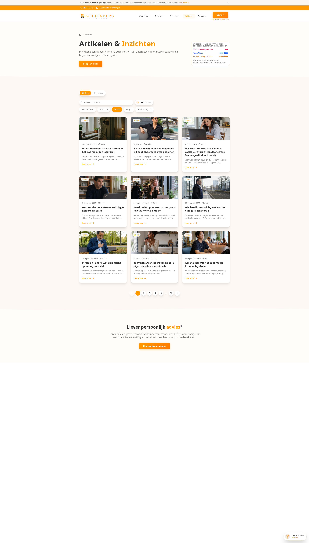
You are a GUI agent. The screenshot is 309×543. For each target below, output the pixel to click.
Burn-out (104, 109)
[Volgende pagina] (177, 293)
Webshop (202, 16)
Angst (128, 109)
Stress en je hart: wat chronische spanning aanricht (101, 264)
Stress (117, 109)
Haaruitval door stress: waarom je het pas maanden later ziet (102, 150)
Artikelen (189, 16)
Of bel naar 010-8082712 (220, 19)
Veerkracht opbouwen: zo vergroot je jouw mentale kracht (154, 209)
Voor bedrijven (144, 109)
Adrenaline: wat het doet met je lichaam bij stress (204, 264)
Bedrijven (159, 16)
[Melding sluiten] (227, 2)
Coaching (143, 16)
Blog (87, 93)
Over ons (174, 16)
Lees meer (86, 164)
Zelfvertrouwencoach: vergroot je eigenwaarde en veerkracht (154, 264)
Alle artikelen (87, 109)
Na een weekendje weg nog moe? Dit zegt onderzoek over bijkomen (154, 150)
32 (171, 293)
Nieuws (100, 93)
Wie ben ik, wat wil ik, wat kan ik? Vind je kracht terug (205, 209)
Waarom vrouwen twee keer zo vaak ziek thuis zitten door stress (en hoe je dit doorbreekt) (205, 152)
